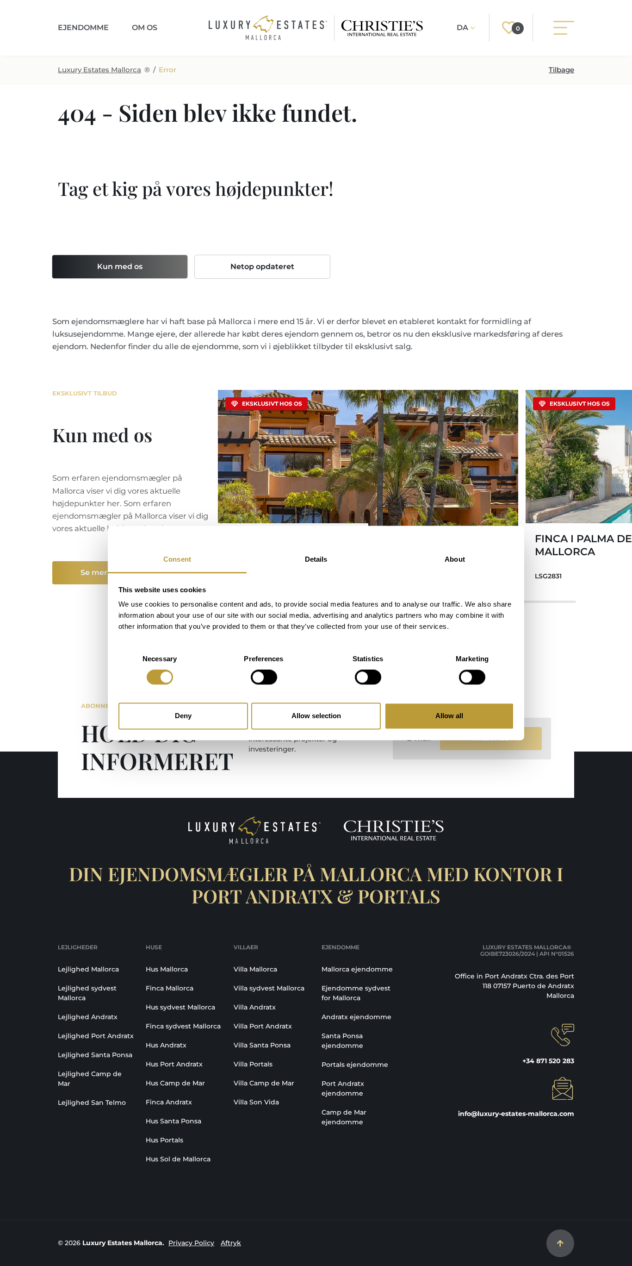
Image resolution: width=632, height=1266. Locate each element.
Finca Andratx (169, 1102)
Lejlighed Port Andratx (96, 1036)
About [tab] (455, 559)
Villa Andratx (255, 1007)
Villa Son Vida (256, 1102)
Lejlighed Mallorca (88, 969)
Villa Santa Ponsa (262, 1045)
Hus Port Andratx (174, 1064)
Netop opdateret (262, 266)
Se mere (96, 572)
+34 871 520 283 (548, 1061)
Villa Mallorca (255, 969)
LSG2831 (548, 576)
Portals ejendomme (355, 1064)
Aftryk (231, 1243)
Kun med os (120, 266)
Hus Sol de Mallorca (178, 1159)
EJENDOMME (83, 27)
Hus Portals (164, 1140)
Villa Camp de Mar (264, 1083)
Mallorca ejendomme (357, 969)
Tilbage (561, 69)
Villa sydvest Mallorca (269, 988)
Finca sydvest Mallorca (183, 1026)
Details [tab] (316, 559)
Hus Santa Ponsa (173, 1121)
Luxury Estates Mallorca (99, 69)
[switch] (264, 677)
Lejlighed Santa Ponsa (95, 1055)
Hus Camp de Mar (175, 1083)
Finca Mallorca (169, 988)
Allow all (449, 716)
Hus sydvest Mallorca (180, 1007)
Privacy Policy (191, 1243)
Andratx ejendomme (356, 1017)
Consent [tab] (177, 559)
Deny (183, 716)
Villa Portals (253, 1064)
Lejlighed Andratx (88, 1017)
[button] (561, 491)
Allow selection (316, 716)
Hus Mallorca (167, 969)
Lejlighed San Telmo (92, 1102)
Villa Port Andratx (263, 1026)
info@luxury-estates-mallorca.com (516, 1113)
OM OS (144, 27)
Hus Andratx (166, 1045)
